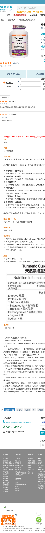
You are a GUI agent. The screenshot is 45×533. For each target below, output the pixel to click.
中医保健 (6, 487)
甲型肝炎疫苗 (19, 465)
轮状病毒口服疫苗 (20, 473)
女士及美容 (41, 478)
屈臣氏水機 (27, 12)
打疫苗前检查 (7, 462)
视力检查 (6, 484)
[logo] (6, 12)
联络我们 (37, 528)
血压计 (17, 483)
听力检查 (6, 486)
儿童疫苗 (18, 458)
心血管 (19, 409)
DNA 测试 (6, 482)
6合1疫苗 (18, 469)
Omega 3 (41, 469)
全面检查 (6, 458)
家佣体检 (6, 480)
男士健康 (6, 467)
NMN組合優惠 (38, 12)
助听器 (17, 490)
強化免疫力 (9, 409)
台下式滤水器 (31, 462)
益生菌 (40, 462)
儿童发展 (6, 489)
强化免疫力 (41, 474)
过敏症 (5, 475)
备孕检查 (6, 473)
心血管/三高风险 (8, 469)
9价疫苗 (17, 460)
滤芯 (29, 471)
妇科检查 (6, 460)
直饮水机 (30, 458)
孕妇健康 (41, 489)
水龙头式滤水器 (32, 464)
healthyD (37, 530)
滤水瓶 (29, 467)
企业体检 (6, 491)
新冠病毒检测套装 (8, 465)
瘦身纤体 (41, 479)
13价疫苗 (18, 464)
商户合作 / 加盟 (27, 528)
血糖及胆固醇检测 (20, 485)
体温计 (17, 486)
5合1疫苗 (18, 467)
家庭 (30, 530)
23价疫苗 (18, 462)
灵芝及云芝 (41, 465)
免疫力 (27, 409)
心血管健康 (41, 481)
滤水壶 (29, 465)
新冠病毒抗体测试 (8, 464)
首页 (8, 15)
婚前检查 (6, 471)
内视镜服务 (6, 476)
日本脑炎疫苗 (19, 475)
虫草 (39, 464)
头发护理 (41, 487)
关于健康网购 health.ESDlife (11, 528)
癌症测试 (6, 478)
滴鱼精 (40, 467)
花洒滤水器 (31, 469)
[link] (8, 510)
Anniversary (22, 530)
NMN (39, 458)
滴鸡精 (40, 460)
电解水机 (30, 473)
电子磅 (17, 488)
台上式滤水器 (31, 460)
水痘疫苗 (18, 471)
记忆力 (40, 409)
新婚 (15, 530)
